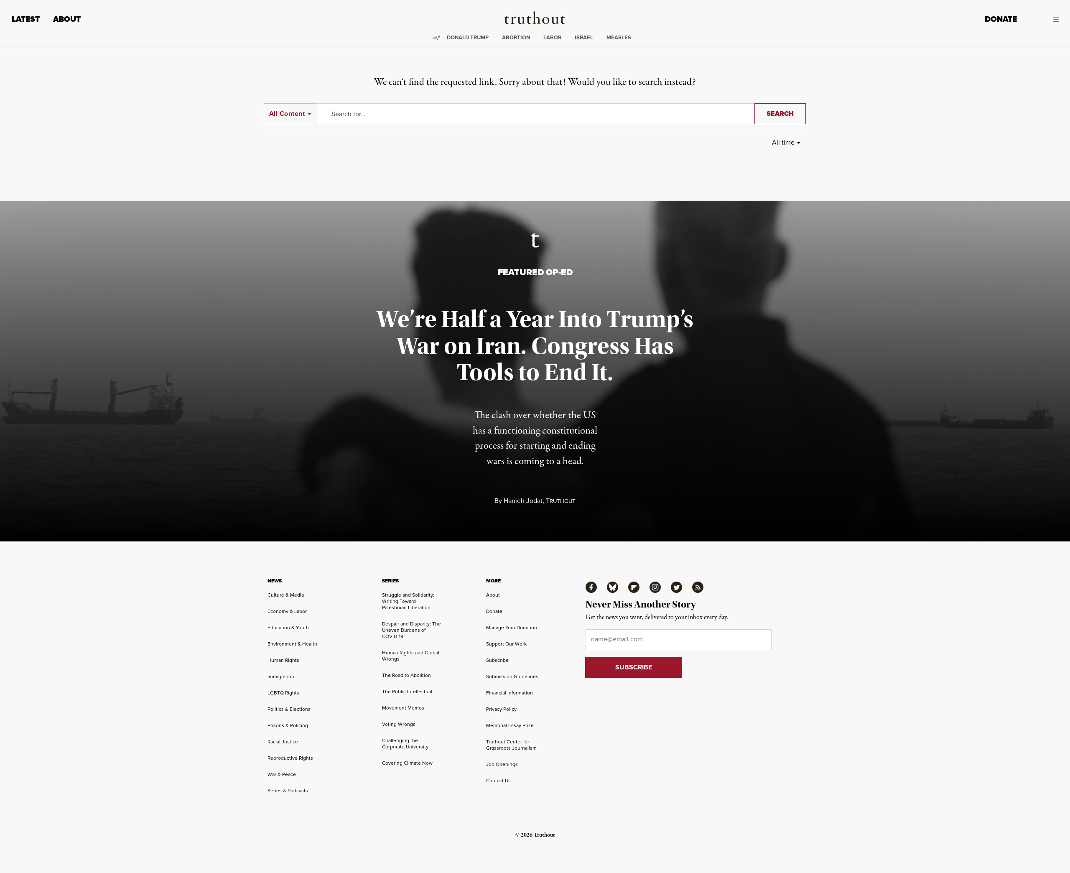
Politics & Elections (289, 709)
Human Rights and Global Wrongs (410, 656)
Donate (1001, 19)
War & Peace (282, 774)
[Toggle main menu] (1044, 19)
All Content (287, 113)
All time (783, 142)
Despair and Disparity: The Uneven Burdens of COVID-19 (411, 630)
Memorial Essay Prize (510, 725)
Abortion (516, 37)
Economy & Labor (287, 611)
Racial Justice (283, 741)
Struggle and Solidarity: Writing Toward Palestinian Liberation (408, 601)
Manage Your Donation (511, 627)
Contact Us (498, 780)
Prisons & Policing (288, 725)
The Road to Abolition (406, 675)
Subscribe (497, 660)
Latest (26, 19)
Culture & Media (286, 595)
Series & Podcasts (288, 790)
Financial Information (509, 693)
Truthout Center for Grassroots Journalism (511, 745)
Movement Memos (403, 708)
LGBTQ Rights (283, 693)
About (67, 19)
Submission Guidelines (512, 676)
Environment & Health (292, 644)
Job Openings (502, 764)
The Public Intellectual (407, 691)
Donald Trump (468, 37)
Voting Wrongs (398, 724)
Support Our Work (506, 644)
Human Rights (283, 660)
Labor (552, 37)
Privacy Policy (501, 709)
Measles (618, 37)
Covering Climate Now (407, 763)
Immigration (281, 676)
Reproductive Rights (290, 758)
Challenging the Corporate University (405, 743)
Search (780, 113)
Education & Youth (288, 627)
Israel (584, 37)
